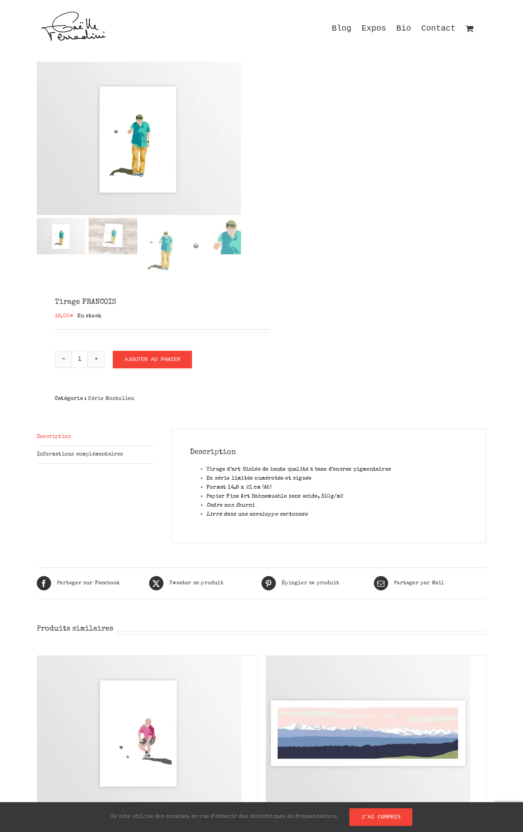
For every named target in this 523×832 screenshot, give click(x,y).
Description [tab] (54, 437)
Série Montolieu (111, 398)
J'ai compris (380, 817)
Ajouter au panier (152, 359)
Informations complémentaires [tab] (80, 454)
